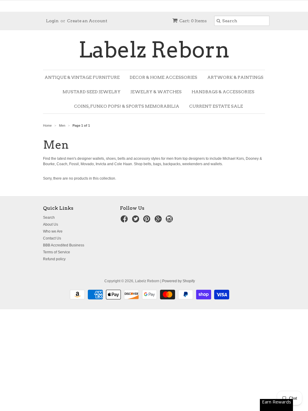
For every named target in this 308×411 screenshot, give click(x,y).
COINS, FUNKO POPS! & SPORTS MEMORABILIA (126, 106)
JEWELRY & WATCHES (156, 91)
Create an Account (87, 20)
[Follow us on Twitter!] (136, 220)
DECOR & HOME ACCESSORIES (163, 77)
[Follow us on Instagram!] (170, 220)
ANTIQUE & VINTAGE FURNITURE (82, 77)
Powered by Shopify (178, 281)
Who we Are (53, 231)
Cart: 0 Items (193, 20)
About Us (50, 224)
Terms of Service (56, 252)
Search (49, 217)
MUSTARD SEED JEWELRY (92, 91)
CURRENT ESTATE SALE (216, 106)
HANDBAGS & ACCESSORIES (223, 91)
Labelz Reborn (154, 50)
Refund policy (54, 259)
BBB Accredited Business (63, 245)
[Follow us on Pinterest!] (147, 220)
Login (52, 20)
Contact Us (52, 238)
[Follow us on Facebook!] (125, 220)
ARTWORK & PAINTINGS (235, 77)
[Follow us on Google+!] (159, 220)
